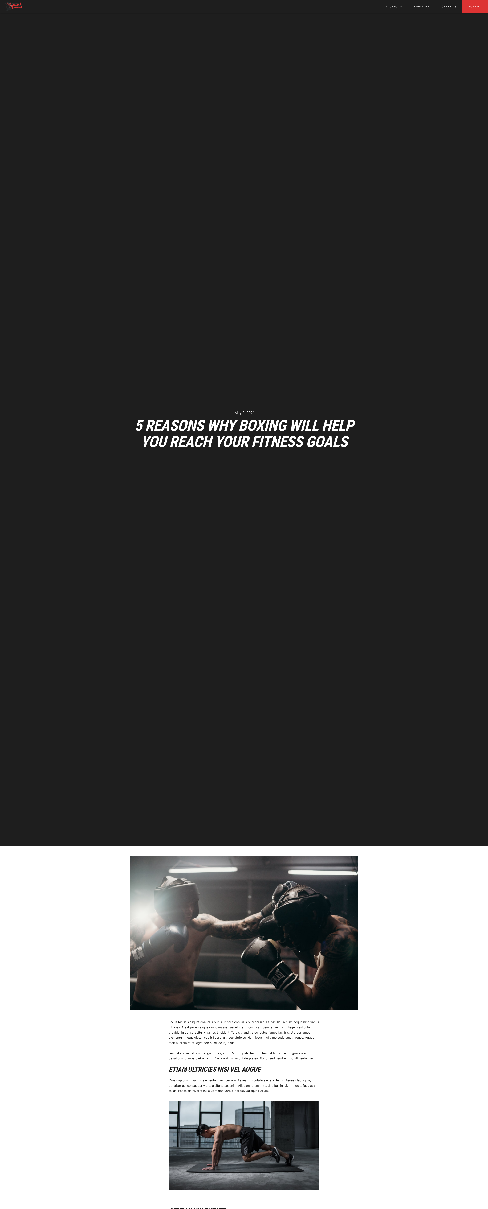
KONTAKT (475, 6)
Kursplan (421, 6)
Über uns (449, 6)
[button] (393, 6)
